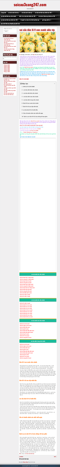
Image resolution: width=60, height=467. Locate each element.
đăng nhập (25, 462)
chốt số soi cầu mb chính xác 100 (27, 16)
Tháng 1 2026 (7, 71)
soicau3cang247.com (30, 4)
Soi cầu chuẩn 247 (39, 54)
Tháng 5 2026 (7, 66)
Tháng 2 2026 (7, 70)
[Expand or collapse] (54, 83)
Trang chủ (3, 12)
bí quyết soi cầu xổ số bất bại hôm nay (30, 20)
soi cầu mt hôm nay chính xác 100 (46, 16)
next (55, 456)
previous (21, 456)
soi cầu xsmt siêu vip (27, 12)
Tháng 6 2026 (7, 65)
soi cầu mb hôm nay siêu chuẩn (8, 16)
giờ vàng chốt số (46, 20)
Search (6, 31)
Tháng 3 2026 (7, 69)
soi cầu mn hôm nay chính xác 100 (43, 12)
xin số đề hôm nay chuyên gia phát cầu (10, 24)
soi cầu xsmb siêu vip (13, 12)
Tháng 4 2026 (7, 67)
